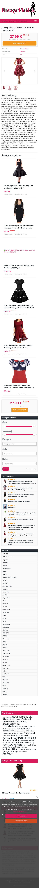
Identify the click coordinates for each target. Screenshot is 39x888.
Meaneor (5, 630)
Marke (4, 459)
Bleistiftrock (16, 722)
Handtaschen (8, 731)
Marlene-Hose (7, 733)
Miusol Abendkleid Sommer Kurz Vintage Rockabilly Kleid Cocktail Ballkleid (18, 347)
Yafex (4, 685)
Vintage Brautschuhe (27, 749)
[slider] (5, 426)
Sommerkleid (8, 742)
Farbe (4, 449)
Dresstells (5, 589)
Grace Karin (6, 609)
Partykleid (29, 733)
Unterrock (24, 747)
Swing (4, 671)
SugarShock (6, 665)
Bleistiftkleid (7, 722)
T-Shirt (33, 745)
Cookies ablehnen (21, 821)
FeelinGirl (5, 603)
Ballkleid (26, 719)
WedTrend (5, 682)
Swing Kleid (16, 744)
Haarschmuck (23, 728)
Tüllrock (13, 747)
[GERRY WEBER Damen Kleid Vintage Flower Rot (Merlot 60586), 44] (19, 251)
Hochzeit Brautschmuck (19, 731)
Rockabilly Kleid (11, 740)
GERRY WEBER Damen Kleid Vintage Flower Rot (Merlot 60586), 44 (19, 267)
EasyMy (4, 595)
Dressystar (5, 592)
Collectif (4, 583)
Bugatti (4, 580)
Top (9, 747)
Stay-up (31, 743)
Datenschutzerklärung (19, 811)
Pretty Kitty (5, 650)
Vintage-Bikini (10, 749)
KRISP (4, 621)
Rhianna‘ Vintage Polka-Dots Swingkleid (16, 793)
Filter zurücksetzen (31, 469)
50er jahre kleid (22, 716)
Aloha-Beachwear (7, 557)
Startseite (4, 704)
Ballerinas (19, 719)
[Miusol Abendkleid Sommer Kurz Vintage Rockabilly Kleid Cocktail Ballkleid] (19, 331)
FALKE (4, 601)
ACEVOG (5, 554)
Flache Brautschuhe (9, 729)
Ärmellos (22, 51)
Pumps (19, 737)
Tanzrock (4, 747)
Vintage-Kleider (24, 49)
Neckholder (18, 733)
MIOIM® (4, 636)
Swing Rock (26, 745)
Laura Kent (5, 627)
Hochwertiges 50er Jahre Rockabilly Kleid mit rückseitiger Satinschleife (18, 187)
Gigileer (4, 606)
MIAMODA (5, 633)
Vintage (4, 677)
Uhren (17, 747)
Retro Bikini (30, 737)
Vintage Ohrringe (10, 751)
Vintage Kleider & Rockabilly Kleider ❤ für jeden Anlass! (14, 21)
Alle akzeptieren (21, 816)
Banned (4, 565)
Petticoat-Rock (9, 738)
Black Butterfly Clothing (9, 577)
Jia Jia (4, 618)
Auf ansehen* (19, 43)
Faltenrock (30, 726)
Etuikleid (22, 726)
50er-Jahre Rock (7, 717)
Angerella (5, 560)
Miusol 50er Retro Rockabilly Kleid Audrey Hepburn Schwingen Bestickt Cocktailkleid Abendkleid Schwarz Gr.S (19, 307)
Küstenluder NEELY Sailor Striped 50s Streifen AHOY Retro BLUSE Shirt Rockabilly (19, 386)
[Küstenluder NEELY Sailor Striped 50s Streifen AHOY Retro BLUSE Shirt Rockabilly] (19, 371)
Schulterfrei (30, 740)
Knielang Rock (30, 731)
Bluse (24, 721)
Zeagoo (4, 694)
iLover (4, 615)
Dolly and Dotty (7, 586)
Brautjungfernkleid (11, 724)
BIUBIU (4, 574)
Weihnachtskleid (22, 751)
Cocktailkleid (10, 726)
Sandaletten (24, 740)
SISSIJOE (5, 659)
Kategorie (6, 439)
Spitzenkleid (22, 742)
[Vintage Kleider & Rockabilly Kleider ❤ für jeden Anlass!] (19, 9)
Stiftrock (6, 745)
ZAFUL (4, 691)
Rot (21, 54)
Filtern (5, 469)
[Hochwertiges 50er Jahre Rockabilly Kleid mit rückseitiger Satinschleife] (19, 171)
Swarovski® (6, 668)
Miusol (4, 642)
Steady (4, 662)
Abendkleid (8, 719)
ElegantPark (6, 598)
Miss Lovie (5, 639)
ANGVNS (5, 562)
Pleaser (4, 647)
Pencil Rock (6, 736)
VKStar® (5, 680)
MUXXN (4, 644)
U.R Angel (5, 674)
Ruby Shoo (5, 656)
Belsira (4, 571)
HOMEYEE (5, 612)
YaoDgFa (5, 688)
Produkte (10, 704)
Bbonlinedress (6, 568)
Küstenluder (6, 624)
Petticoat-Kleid (19, 735)
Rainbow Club (6, 653)
